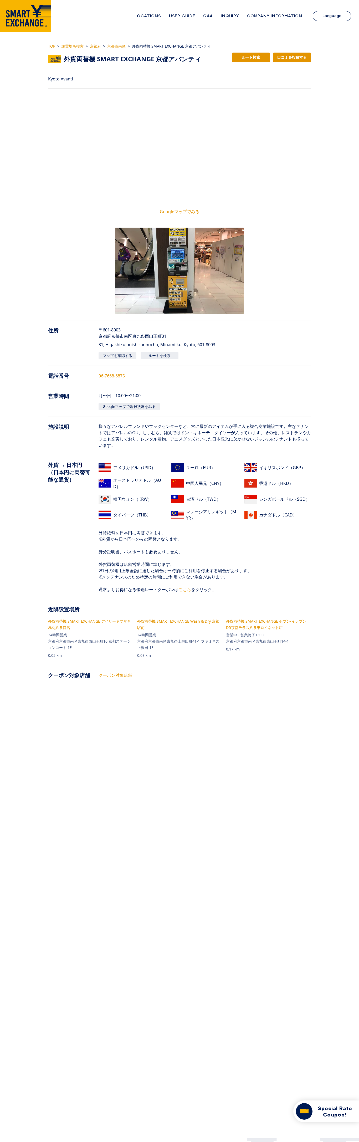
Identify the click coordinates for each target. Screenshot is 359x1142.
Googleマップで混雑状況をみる (129, 406)
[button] (179, 271)
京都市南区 (116, 46)
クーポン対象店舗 (115, 675)
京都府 (95, 46)
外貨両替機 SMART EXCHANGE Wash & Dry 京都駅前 (178, 624)
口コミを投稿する (292, 57)
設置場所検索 (72, 46)
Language (331, 15)
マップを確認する (117, 355)
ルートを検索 (159, 355)
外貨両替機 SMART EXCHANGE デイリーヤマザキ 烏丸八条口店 (89, 624)
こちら (184, 589)
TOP (51, 46)
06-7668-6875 (112, 376)
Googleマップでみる (179, 211)
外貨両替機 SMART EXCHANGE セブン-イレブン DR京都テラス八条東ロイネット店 (266, 624)
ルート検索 (251, 57)
